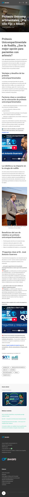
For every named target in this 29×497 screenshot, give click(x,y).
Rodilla (4, 11)
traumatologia (6, 375)
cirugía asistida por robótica (18, 367)
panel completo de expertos (13, 345)
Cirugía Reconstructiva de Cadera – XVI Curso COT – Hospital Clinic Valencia (14, 422)
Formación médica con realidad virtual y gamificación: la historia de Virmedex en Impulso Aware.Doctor (14, 427)
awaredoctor (6, 367)
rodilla (16, 372)
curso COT (5, 369)
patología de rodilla (7, 372)
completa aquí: (5, 132)
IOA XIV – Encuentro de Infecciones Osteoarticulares (14, 418)
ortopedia (12, 369)
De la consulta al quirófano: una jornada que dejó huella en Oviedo (13, 415)
